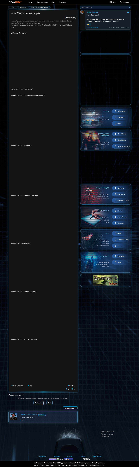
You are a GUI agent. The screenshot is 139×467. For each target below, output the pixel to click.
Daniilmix (72, 386)
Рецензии (121, 223)
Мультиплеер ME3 (124, 146)
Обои (119, 233)
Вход (49, 403)
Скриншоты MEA (123, 240)
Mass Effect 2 (122, 134)
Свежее (120, 211)
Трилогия (121, 188)
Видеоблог (121, 256)
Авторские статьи (123, 200)
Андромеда (121, 117)
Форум (29, 2)
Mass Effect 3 (122, 140)
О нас (69, 456)
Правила (97, 456)
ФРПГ (119, 124)
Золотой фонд (122, 217)
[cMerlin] (13, 416)
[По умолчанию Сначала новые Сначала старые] (70, 407)
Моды (119, 262)
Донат (83, 456)
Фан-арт (120, 246)
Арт (53, 2)
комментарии (71, 17)
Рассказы (62, 2)
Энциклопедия (42, 2)
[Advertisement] (105, 167)
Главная (42, 456)
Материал (41, 414)
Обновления (122, 111)
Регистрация (125, 2)
